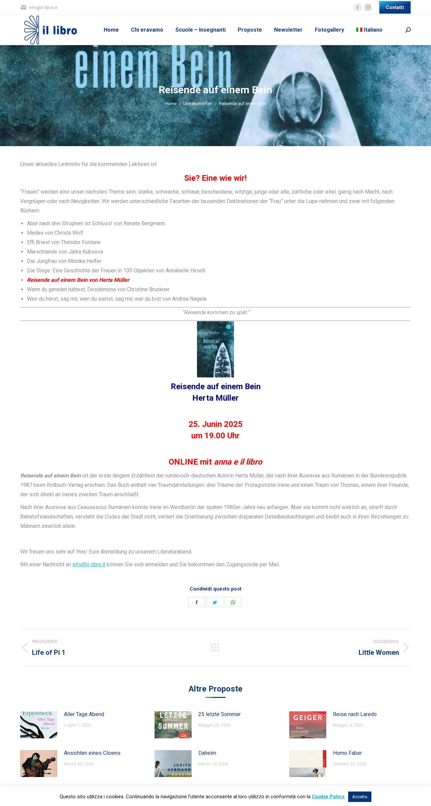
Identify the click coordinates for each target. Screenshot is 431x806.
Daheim (207, 753)
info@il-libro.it (88, 564)
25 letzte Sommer (219, 714)
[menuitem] (111, 30)
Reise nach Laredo (355, 714)
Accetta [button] (359, 796)
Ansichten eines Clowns (92, 753)
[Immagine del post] (38, 724)
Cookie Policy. (328, 797)
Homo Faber (347, 753)
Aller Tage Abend (84, 714)
